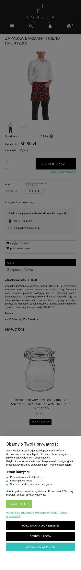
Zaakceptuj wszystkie (40, 547)
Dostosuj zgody (40, 536)
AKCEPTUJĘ (19, 504)
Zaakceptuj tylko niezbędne (40, 525)
